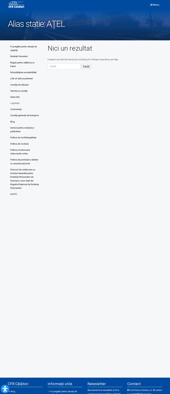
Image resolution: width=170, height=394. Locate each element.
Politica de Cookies (19, 144)
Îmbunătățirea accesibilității (23, 72)
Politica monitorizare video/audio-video (20, 152)
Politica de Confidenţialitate (23, 137)
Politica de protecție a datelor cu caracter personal (24, 161)
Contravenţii (16, 109)
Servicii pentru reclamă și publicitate (22, 130)
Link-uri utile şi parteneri (21, 78)
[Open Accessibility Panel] (5, 389)
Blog (12, 121)
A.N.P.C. (13, 194)
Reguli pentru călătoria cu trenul (22, 64)
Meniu (155, 4)
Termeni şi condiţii (19, 91)
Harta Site (15, 97)
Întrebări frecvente (19, 56)
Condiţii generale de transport (24, 115)
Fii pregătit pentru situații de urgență (23, 48)
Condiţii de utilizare (19, 85)
